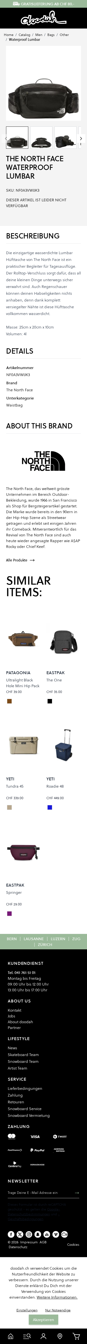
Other (64, 34)
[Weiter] (81, 138)
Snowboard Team (23, 1061)
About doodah (20, 1021)
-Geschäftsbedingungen (34, 1216)
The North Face (34, 159)
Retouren (16, 1102)
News (12, 1047)
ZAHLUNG (19, 1126)
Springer (14, 892)
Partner (14, 1027)
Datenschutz (18, 1247)
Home (9, 34)
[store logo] (43, 18)
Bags (51, 34)
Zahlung (15, 1095)
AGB (43, 1242)
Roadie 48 (55, 786)
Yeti (10, 779)
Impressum (29, 1242)
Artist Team (17, 1068)
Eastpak (55, 673)
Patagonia (18, 673)
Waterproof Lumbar (24, 39)
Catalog (24, 34)
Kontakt (14, 1010)
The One (54, 680)
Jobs (11, 1016)
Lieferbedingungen (25, 1088)
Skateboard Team (23, 1054)
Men (38, 34)
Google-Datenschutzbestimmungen (34, 1212)
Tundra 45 (14, 786)
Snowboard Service (25, 1108)
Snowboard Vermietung (29, 1115)
